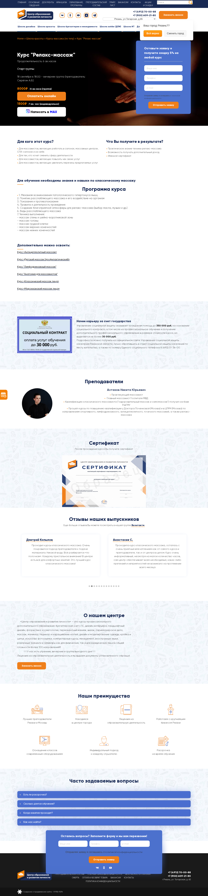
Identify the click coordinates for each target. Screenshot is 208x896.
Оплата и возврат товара (95, 878)
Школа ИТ (128, 26)
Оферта (75, 878)
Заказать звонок (173, 15)
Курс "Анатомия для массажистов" (37, 274)
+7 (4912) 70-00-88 (144, 11)
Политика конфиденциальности (103, 881)
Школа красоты (46, 26)
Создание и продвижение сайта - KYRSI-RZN (43, 892)
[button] (89, 586)
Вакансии (123, 2)
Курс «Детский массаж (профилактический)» (43, 259)
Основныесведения (34, 4)
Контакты (136, 2)
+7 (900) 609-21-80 (144, 15)
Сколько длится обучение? (39, 803)
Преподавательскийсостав (96, 4)
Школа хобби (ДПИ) (110, 26)
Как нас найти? (32, 821)
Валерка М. (121, 540)
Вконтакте (138, 525)
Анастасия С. (36, 540)
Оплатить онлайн (41, 96)
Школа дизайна (26, 26)
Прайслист (112, 4)
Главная (22, 2)
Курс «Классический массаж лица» (38, 281)
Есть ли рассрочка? (35, 794)
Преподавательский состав (69, 874)
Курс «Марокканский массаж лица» (38, 288)
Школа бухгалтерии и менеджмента (77, 26)
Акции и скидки (148, 4)
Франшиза (61, 2)
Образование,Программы (76, 4)
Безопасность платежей (138, 874)
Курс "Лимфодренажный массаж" (36, 266)
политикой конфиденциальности (123, 852)
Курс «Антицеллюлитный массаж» (37, 252)
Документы (48, 2)
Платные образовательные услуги (104, 874)
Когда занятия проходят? (38, 812)
